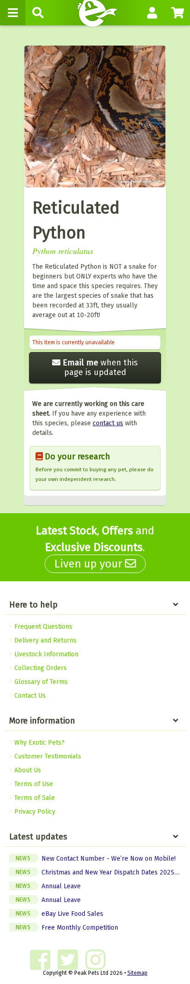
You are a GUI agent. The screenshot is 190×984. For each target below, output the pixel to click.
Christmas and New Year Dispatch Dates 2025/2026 (100, 872)
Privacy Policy (33, 812)
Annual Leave (48, 886)
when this (100, 367)
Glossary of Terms (40, 682)
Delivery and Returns (44, 640)
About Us (26, 770)
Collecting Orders (39, 668)
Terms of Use (32, 784)
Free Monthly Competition (67, 928)
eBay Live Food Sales (59, 914)
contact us (108, 423)
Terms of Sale (33, 798)
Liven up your (89, 563)
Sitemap (137, 973)
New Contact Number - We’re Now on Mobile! (96, 858)
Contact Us (29, 696)
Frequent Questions (42, 627)
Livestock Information (45, 654)
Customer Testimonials (46, 756)
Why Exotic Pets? (38, 743)
